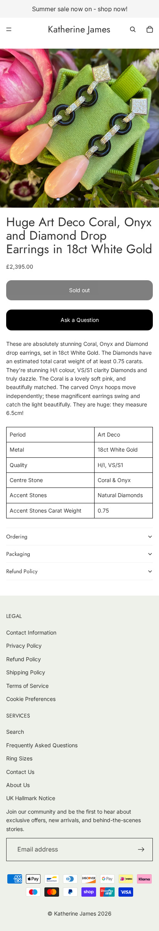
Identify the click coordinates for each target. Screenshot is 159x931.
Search (15, 731)
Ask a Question (80, 320)
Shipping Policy (25, 672)
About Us (18, 785)
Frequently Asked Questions (42, 745)
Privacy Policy (24, 645)
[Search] (132, 29)
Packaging (18, 554)
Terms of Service (27, 685)
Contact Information (31, 632)
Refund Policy (21, 571)
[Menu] (9, 29)
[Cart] (149, 29)
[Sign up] (141, 849)
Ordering (16, 536)
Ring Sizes (19, 758)
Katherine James (75, 913)
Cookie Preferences (31, 699)
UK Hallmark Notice (30, 798)
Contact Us (20, 771)
